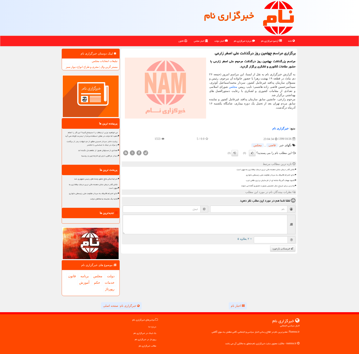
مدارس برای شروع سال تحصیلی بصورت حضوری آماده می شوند (268, 186)
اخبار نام (236, 305)
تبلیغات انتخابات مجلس (105, 61)
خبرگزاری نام (229, 15)
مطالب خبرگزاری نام (147, 346)
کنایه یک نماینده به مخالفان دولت (104, 199)
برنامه (84, 276)
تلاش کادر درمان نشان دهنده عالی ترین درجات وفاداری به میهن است (266, 169)
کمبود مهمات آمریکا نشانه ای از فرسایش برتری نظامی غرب (270, 180)
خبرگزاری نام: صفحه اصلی (120, 305)
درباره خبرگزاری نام (243, 41)
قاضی (272, 145)
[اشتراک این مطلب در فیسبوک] (139, 152)
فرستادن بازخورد (281, 248)
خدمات (109, 282)
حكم (97, 282)
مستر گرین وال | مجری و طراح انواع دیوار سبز (92, 66)
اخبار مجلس (199, 41)
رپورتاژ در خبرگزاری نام (145, 339)
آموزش (84, 282)
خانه (290, 41)
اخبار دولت (219, 41)
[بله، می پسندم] (252, 153)
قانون (181, 41)
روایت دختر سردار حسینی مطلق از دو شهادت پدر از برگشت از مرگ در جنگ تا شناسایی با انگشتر (92, 143)
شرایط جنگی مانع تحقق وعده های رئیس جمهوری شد (96, 179)
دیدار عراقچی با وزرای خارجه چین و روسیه (99, 156)
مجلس (233, 86)
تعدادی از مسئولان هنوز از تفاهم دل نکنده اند (98, 150)
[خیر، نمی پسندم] (234, 153)
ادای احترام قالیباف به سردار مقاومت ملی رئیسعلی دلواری (270, 175)
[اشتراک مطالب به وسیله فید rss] (126, 152)
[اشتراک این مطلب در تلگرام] (146, 152)
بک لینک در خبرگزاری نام (145, 333)
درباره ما (152, 326)
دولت (110, 276)
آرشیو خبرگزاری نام (270, 41)
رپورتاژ (109, 289)
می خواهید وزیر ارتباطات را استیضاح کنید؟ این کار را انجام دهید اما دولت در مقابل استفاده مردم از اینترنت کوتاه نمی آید (91, 134)
